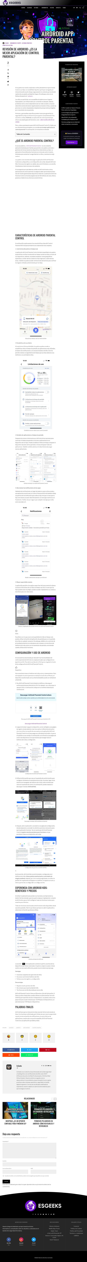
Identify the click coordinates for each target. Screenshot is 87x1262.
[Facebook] (33, 1214)
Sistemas (36, 7)
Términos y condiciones (76, 1233)
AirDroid (12, 1027)
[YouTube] (43, 1214)
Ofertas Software (54, 1226)
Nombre (4, 1161)
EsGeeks (7, 43)
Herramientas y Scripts (15, 43)
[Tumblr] (48, 1214)
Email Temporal (54, 1239)
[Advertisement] (35, 74)
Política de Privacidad (76, 1231)
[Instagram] (38, 1214)
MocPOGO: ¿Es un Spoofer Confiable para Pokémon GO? (15, 1122)
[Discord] (77, 8)
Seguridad (29, 7)
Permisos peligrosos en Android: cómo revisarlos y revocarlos (43, 1123)
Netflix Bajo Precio (54, 1228)
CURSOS (76, 1235)
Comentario (6, 1141)
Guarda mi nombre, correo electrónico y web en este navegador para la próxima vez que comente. (27, 1175)
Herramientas (45, 7)
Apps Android (27, 1027)
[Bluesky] (46, 1214)
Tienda (64, 7)
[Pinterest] (40, 1214)
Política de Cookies (76, 1228)
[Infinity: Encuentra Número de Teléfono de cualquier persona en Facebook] (71, 74)
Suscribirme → (71, 142)
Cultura (52, 7)
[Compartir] (8, 70)
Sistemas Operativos (27, 43)
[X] (35, 1214)
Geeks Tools (54, 1231)
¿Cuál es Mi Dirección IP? (54, 1233)
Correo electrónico (7, 1168)
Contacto (58, 7)
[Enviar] (8, 81)
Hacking (23, 7)
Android (19, 1027)
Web (32, 1168)
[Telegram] (73, 8)
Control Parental (37, 1027)
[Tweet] (8, 73)
